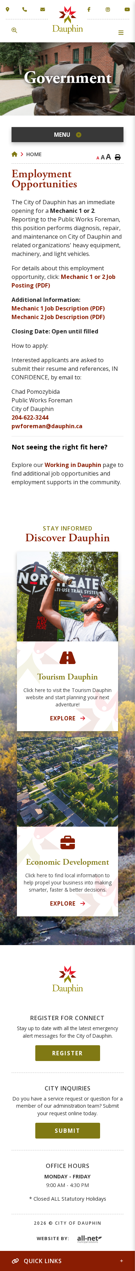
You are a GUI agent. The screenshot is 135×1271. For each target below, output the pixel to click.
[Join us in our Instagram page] (108, 9)
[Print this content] (117, 157)
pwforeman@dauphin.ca (47, 426)
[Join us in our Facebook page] (89, 9)
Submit (67, 1130)
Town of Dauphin (67, 20)
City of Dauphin (67, 980)
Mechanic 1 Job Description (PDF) (58, 308)
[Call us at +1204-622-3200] (26, 9)
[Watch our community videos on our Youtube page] (127, 9)
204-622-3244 (30, 417)
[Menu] (120, 33)
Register (67, 1053)
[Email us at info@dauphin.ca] (44, 9)
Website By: (53, 1238)
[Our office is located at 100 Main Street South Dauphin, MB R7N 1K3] (9, 9)
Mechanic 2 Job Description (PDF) (58, 317)
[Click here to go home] (19, 154)
